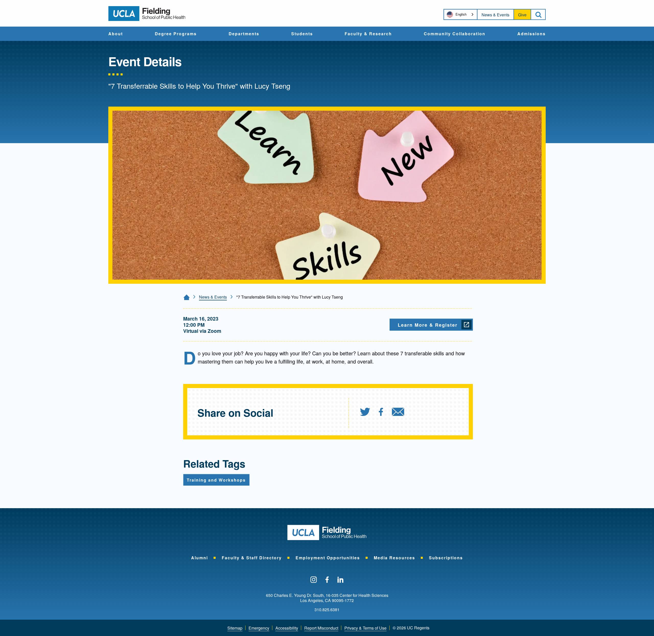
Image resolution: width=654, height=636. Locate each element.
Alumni (199, 558)
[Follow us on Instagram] (313, 580)
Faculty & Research (368, 34)
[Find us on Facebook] (327, 580)
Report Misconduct (321, 628)
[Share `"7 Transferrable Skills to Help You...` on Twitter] (365, 412)
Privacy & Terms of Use (365, 628)
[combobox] (460, 14)
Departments (244, 34)
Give (522, 15)
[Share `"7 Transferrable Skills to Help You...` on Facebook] (381, 412)
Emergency (259, 628)
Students (302, 34)
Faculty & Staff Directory (252, 558)
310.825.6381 (327, 609)
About (115, 34)
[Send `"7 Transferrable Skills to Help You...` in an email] (398, 412)
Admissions (531, 34)
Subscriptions (446, 558)
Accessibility (286, 628)
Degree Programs (176, 34)
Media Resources (394, 558)
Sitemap (234, 628)
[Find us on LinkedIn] (340, 580)
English (461, 14)
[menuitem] (115, 34)
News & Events (495, 15)
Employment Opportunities (328, 558)
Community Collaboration (454, 34)
